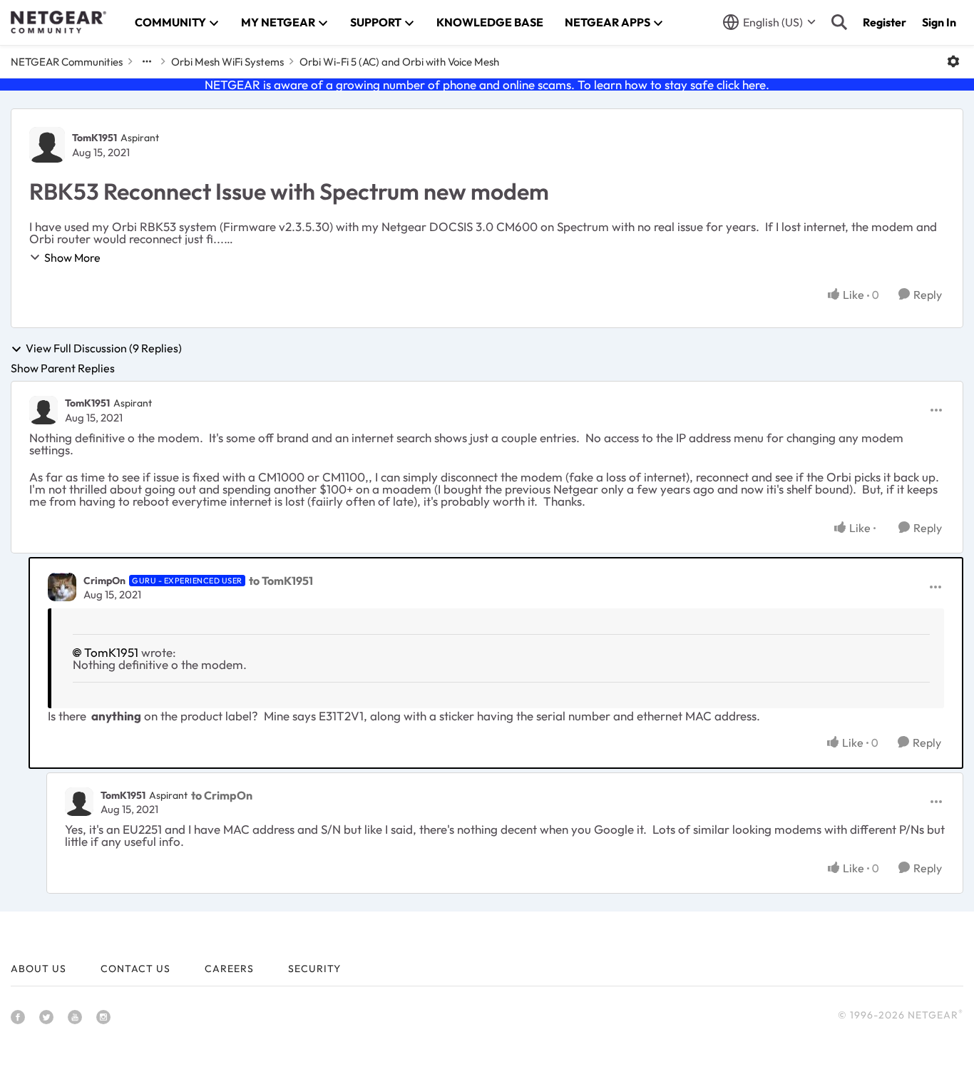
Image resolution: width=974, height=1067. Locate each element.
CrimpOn (104, 581)
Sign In (939, 22)
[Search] (839, 22)
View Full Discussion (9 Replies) (104, 348)
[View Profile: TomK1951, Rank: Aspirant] (47, 145)
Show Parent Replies (63, 368)
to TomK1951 (281, 580)
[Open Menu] (953, 61)
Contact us (135, 968)
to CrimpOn (221, 795)
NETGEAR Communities (67, 61)
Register (884, 22)
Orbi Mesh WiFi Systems (227, 61)
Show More (72, 257)
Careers (229, 968)
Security (314, 968)
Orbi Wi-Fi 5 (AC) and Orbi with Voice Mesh (399, 61)
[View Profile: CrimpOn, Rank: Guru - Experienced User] (62, 587)
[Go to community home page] (58, 22)
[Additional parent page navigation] (146, 61)
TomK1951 (94, 138)
